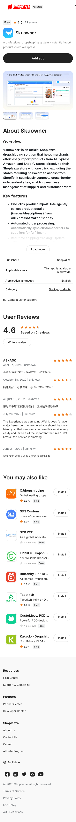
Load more (38, 249)
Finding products (60, 289)
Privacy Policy (12, 798)
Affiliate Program (13, 751)
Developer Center (14, 711)
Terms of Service (14, 791)
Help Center (10, 677)
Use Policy (9, 805)
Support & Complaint (16, 684)
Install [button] (62, 492)
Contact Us (10, 737)
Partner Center (12, 704)
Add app (38, 58)
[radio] (22, 327)
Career (7, 744)
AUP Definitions (13, 812)
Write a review (17, 342)
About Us (9, 730)
